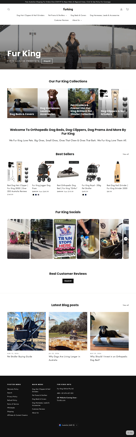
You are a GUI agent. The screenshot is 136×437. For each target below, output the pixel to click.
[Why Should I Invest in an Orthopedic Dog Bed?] (109, 331)
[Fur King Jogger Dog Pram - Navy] (36, 195)
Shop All (47, 61)
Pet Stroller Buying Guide (19, 356)
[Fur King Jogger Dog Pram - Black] (33, 195)
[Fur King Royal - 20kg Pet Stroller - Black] (83, 195)
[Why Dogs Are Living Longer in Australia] (68, 331)
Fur (58, 389)
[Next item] (126, 239)
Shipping (10, 411)
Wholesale (11, 408)
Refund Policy (12, 400)
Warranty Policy (12, 389)
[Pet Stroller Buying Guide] (26, 331)
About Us (76, 20)
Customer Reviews (61, 20)
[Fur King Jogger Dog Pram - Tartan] (38, 195)
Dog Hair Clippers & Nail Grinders (30, 15)
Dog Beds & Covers (78, 15)
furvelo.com (61, 400)
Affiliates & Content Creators (17, 415)
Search (9, 393)
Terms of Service (13, 404)
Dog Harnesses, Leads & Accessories (104, 15)
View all (126, 154)
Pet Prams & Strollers (56, 15)
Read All (68, 281)
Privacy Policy (12, 396)
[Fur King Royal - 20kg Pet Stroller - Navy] (86, 195)
